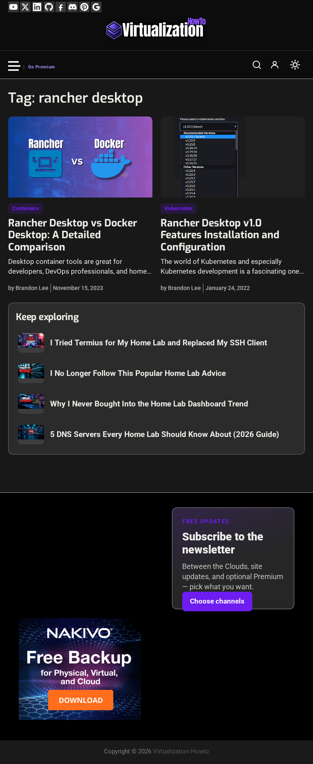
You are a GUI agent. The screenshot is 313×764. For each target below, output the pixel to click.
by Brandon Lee (28, 288)
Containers (25, 208)
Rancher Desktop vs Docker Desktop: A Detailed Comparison (72, 235)
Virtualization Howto (181, 751)
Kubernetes (179, 208)
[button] (257, 65)
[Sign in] (275, 65)
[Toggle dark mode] (295, 65)
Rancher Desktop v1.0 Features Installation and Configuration (220, 235)
